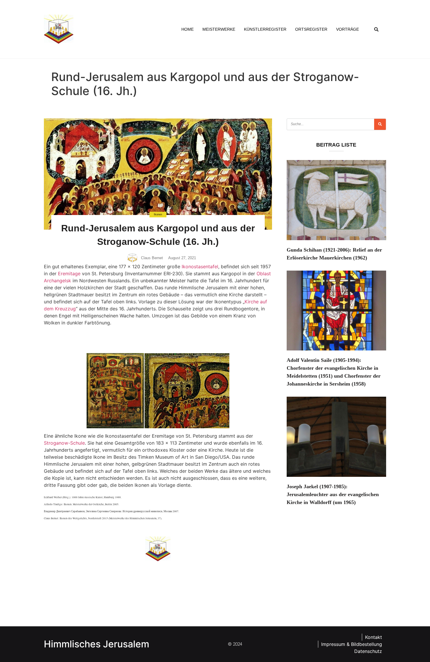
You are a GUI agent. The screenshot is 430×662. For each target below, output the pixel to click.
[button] (376, 29)
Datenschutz (368, 651)
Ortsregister (311, 29)
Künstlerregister (265, 29)
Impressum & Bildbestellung (351, 644)
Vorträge (347, 29)
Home (187, 29)
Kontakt (373, 637)
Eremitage (69, 273)
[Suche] (380, 124)
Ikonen (158, 214)
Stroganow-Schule (64, 443)
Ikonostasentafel (200, 266)
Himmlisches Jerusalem (96, 644)
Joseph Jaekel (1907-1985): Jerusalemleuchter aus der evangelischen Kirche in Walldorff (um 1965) (333, 494)
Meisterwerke (218, 29)
